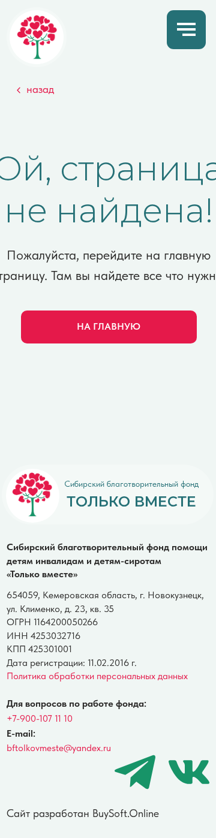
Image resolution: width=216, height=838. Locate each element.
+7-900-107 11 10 (40, 718)
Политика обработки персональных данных (97, 676)
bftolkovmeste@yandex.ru (59, 747)
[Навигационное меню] (186, 30)
